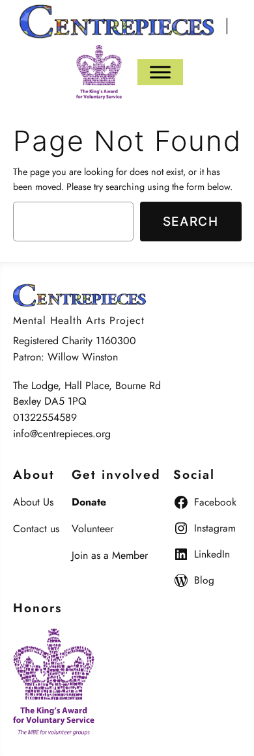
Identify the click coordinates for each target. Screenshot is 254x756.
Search (191, 221)
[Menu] (160, 72)
